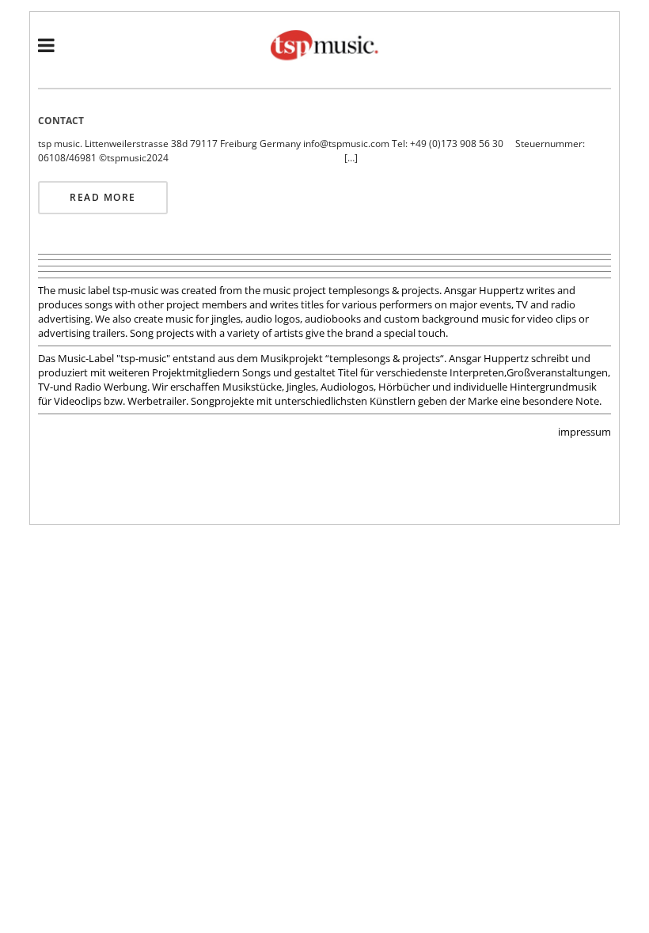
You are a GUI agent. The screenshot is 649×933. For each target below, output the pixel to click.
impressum (584, 432)
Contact (61, 120)
